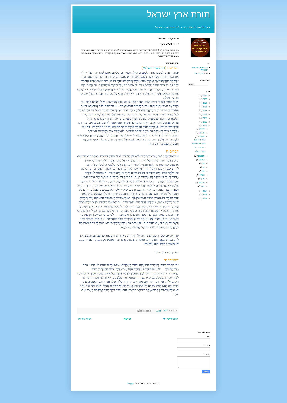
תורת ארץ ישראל (178, 14)
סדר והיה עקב (199, 140)
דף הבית (127, 319)
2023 (204, 107)
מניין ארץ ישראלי (201, 73)
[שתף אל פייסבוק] (140, 310)
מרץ (202, 178)
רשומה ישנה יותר (84, 319)
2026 (204, 95)
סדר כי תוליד (200, 151)
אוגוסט (201, 160)
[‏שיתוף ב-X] (143, 310)
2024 (204, 103)
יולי (202, 163)
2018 (204, 126)
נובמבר (201, 133)
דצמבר (201, 129)
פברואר (201, 182)
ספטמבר (200, 156)
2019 (204, 122)
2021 (204, 114)
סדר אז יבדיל (200, 147)
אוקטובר (200, 136)
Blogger (131, 384)
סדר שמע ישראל (198, 144)
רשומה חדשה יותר (170, 319)
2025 (204, 99)
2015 (204, 198)
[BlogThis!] (146, 310)
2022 (204, 110)
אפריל (201, 175)
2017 (204, 191)
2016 (204, 195)
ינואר (202, 186)
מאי (202, 171)
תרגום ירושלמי (154, 67)
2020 (204, 118)
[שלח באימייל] (149, 310)
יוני (203, 167)
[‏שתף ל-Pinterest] (138, 310)
